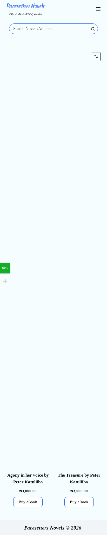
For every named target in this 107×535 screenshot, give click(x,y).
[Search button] (93, 29)
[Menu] (98, 9)
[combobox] (48, 28)
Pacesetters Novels (25, 6)
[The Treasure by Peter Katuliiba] (79, 263)
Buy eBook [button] (28, 502)
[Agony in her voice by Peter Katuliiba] (28, 263)
